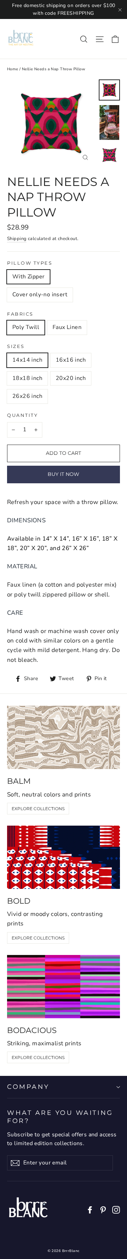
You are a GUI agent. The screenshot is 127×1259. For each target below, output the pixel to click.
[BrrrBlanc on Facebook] (90, 1209)
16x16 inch (71, 360)
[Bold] (63, 857)
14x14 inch (27, 360)
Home (12, 69)
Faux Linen (67, 327)
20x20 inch (71, 378)
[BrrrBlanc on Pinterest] (103, 1209)
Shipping (16, 238)
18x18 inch (27, 378)
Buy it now (63, 474)
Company (28, 1086)
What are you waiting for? (60, 1116)
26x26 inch (27, 396)
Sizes (16, 346)
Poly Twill (25, 327)
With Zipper (28, 276)
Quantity (22, 415)
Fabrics (20, 314)
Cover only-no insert (39, 294)
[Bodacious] (63, 986)
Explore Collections (38, 808)
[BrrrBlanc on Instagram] (116, 1209)
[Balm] (63, 737)
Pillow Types (30, 263)
